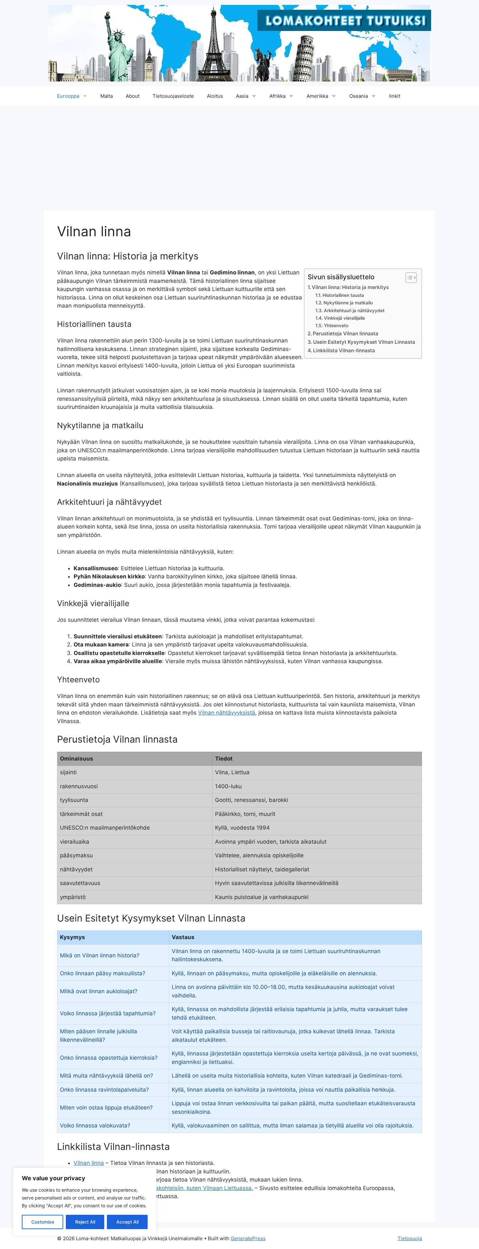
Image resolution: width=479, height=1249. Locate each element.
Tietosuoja (410, 1238)
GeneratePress (248, 1238)
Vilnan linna (89, 1163)
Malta (106, 96)
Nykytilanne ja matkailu (348, 302)
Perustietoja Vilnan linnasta (345, 333)
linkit (394, 96)
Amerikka (317, 96)
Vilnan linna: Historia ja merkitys (350, 287)
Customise (42, 1222)
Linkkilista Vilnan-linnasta (344, 350)
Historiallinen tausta (343, 295)
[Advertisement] (239, 154)
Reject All (85, 1222)
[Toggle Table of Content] (407, 277)
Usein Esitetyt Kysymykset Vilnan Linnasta (364, 342)
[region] (84, 1202)
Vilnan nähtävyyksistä (226, 712)
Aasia (242, 96)
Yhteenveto (336, 325)
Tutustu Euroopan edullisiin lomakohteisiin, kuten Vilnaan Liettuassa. (163, 1188)
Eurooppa (68, 96)
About (132, 96)
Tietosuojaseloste (173, 96)
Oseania (358, 96)
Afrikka (277, 96)
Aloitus (215, 96)
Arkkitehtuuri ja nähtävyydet (354, 310)
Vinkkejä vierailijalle (344, 318)
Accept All (127, 1222)
